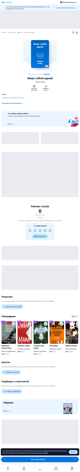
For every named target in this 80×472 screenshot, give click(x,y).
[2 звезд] (33, 74)
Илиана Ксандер (24, 349)
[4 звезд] (36, 74)
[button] (40, 54)
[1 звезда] (31, 74)
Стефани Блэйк (40, 82)
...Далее (45, 453)
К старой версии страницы (65, 8)
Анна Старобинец (8, 351)
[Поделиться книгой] (76, 32)
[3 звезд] (35, 74)
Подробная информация (11, 103)
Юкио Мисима (71, 349)
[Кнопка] (14, 324)
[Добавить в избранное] (73, 32)
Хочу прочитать (38, 459)
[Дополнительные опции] (76, 459)
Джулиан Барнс (56, 349)
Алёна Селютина (40, 351)
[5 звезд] (38, 74)
